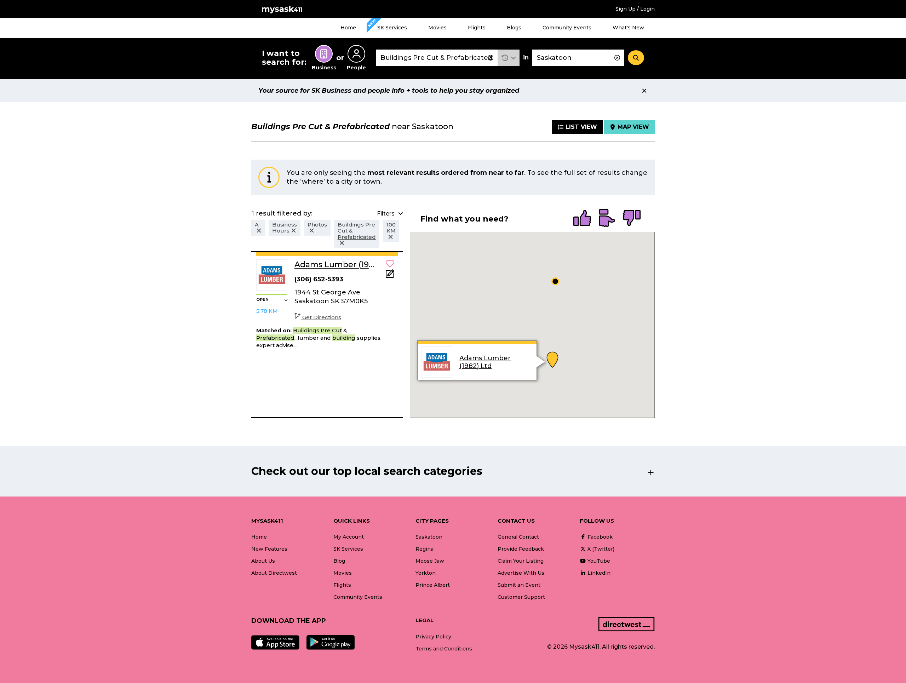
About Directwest (274, 573)
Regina (424, 549)
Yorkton (425, 573)
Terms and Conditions (443, 648)
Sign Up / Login (635, 9)
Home (348, 27)
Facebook (599, 537)
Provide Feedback (521, 549)
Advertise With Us (521, 573)
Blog (339, 561)
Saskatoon (428, 537)
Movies (437, 27)
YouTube (598, 561)
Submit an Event (519, 585)
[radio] (582, 219)
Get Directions (321, 317)
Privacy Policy (433, 636)
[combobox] (437, 58)
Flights (477, 27)
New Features (269, 549)
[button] (509, 58)
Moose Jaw (429, 561)
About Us (263, 561)
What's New (628, 27)
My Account (348, 537)
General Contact (518, 537)
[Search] (636, 57)
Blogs (514, 27)
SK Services (392, 27)
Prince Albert (432, 585)
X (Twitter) (600, 549)
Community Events (567, 27)
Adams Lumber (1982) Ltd (485, 362)
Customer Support (521, 597)
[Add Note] (390, 275)
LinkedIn (598, 573)
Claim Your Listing (521, 561)
